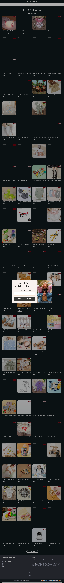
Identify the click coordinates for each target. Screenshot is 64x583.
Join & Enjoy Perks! (24, 298)
